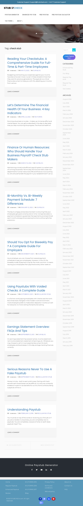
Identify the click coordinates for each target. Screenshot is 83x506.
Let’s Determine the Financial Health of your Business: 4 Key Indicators (28, 109)
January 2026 (67, 118)
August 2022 (67, 226)
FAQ (65, 489)
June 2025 (66, 138)
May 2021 (66, 282)
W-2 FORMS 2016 (31, 486)
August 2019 (67, 330)
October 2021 (67, 263)
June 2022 (66, 234)
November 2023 (68, 193)
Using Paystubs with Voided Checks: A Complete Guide (27, 288)
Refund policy (50, 491)
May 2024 (66, 178)
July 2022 (66, 230)
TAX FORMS (9, 21)
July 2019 (66, 334)
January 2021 (67, 293)
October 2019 (67, 323)
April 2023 (66, 211)
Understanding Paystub (24, 410)
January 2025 (67, 157)
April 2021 (66, 286)
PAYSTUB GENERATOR (12, 15)
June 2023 (66, 204)
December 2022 (68, 222)
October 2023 (67, 196)
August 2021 (67, 271)
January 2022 (67, 252)
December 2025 (68, 121)
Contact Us (68, 486)
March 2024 (67, 185)
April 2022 (66, 241)
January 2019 (67, 342)
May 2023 (66, 207)
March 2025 (67, 150)
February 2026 (68, 114)
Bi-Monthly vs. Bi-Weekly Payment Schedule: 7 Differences (24, 200)
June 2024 (66, 174)
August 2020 (67, 301)
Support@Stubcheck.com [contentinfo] (38, 2)
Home (8, 482)
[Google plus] (41, 503)
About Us (67, 482)
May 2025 (66, 142)
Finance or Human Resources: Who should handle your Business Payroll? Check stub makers (28, 153)
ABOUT (19, 21)
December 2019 (68, 316)
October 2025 (67, 129)
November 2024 (68, 164)
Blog (26, 493)
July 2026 (66, 103)
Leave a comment (13, 91)
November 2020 (68, 297)
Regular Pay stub (44, 294)
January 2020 (67, 312)
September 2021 (68, 267)
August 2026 (67, 99)
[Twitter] (44, 499)
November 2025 (68, 125)
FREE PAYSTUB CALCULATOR (61, 15)
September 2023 (68, 200)
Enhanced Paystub (12, 489)
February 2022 (68, 248)
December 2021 (68, 256)
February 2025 (68, 153)
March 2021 (66, 289)
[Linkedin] (49, 499)
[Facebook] (40, 499)
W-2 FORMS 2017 (31, 489)
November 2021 (68, 260)
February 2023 (68, 215)
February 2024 (68, 189)
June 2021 (66, 278)
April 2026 (66, 106)
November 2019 (68, 319)
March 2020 (67, 308)
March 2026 (67, 110)
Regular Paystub (11, 486)
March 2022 (67, 245)
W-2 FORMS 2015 (31, 482)
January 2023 (67, 219)
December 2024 (68, 161)
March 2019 (66, 338)
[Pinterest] (53, 499)
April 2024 (66, 181)
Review (8, 493)
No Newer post (48, 445)
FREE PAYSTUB (43, 15)
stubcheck (13, 70)
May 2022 (66, 237)
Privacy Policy (49, 482)
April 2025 (66, 146)
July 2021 (66, 275)
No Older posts (15, 445)
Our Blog (37, 70)
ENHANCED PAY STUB (29, 15)
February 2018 (67, 345)
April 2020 (66, 304)
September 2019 (68, 327)
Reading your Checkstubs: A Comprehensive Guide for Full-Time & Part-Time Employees (29, 63)
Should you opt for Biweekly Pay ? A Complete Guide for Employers (30, 246)
